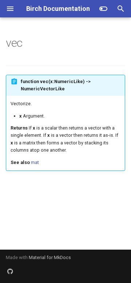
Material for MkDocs (50, 257)
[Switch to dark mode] (103, 8)
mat (35, 162)
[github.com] (10, 271)
